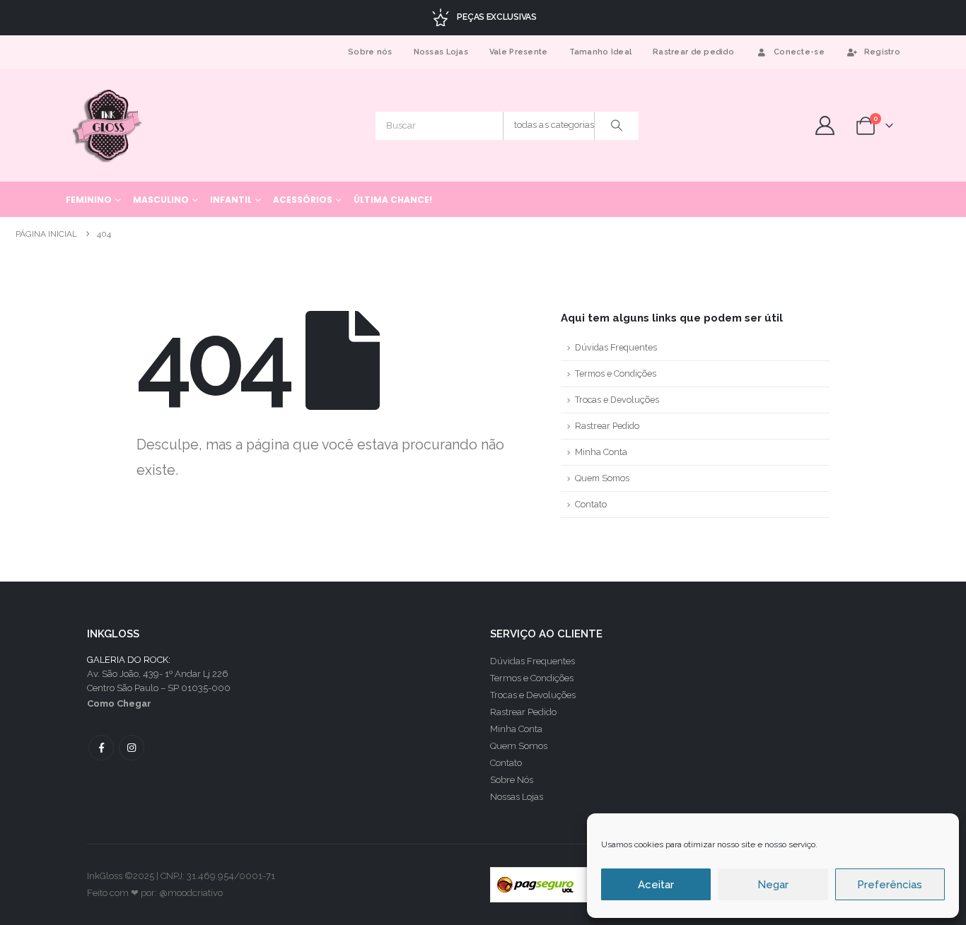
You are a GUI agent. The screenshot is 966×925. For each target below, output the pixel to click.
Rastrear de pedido (693, 52)
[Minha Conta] (824, 125)
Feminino (89, 200)
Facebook (101, 747)
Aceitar (656, 884)
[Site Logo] (108, 125)
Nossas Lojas (441, 52)
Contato (591, 504)
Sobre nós (370, 52)
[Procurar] (617, 126)
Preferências (889, 884)
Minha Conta (601, 452)
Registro (882, 52)
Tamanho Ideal (600, 52)
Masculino (161, 200)
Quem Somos (602, 478)
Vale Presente (518, 52)
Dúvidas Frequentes (616, 347)
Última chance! (393, 200)
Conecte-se (799, 52)
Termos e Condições (615, 373)
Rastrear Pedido (607, 425)
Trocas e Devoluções (617, 399)
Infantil (231, 200)
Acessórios (302, 200)
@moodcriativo (191, 893)
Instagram (131, 747)
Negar (772, 884)
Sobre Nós (511, 779)
